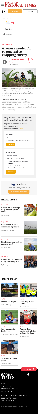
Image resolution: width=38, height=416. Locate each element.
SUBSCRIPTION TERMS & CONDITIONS (15, 395)
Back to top (27, 369)
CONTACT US (6, 386)
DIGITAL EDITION (7, 401)
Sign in (30, 11)
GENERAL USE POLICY (9, 389)
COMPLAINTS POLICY (9, 398)
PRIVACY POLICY (7, 391)
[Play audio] (3, 11)
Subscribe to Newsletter (19, 192)
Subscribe (14, 11)
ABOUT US (5, 384)
